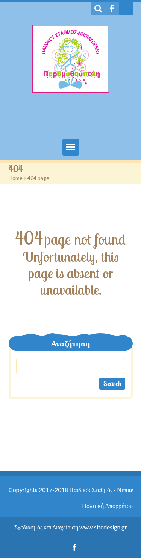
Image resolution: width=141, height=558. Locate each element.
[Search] (98, 8)
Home (16, 178)
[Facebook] (112, 8)
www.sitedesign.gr (103, 527)
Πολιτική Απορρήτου (107, 505)
